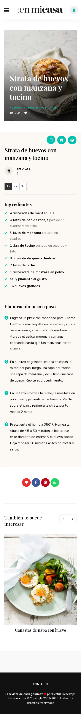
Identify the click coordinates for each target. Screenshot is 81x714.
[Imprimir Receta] (61, 140)
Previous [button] (63, 518)
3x (23, 186)
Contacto (40, 684)
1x (8, 186)
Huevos (15, 107)
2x (15, 186)
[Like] (26, 482)
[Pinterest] (45, 482)
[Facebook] (36, 482)
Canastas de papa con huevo (40, 630)
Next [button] (72, 518)
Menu (6, 9)
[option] (40, 584)
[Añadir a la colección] (51, 140)
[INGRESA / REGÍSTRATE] (74, 10)
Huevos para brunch (40, 107)
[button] (72, 140)
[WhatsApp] (55, 482)
